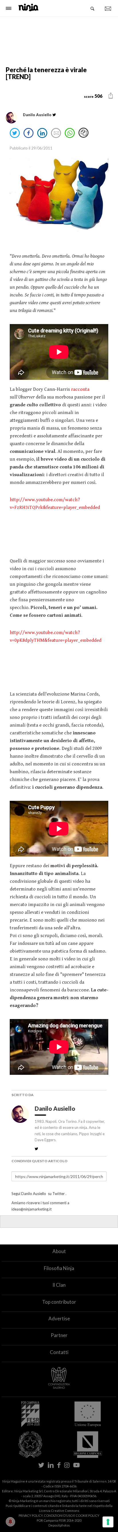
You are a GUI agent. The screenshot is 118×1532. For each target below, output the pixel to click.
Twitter (58, 1193)
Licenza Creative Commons (59, 1510)
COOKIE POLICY (87, 1515)
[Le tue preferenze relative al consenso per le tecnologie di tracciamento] (108, 1521)
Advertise (59, 1318)
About (59, 1251)
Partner (59, 1335)
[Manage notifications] (10, 1521)
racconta (79, 389)
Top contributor (59, 1302)
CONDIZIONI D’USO (58, 1515)
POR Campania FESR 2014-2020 (59, 1520)
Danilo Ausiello (55, 1108)
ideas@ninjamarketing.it (31, 1209)
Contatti (59, 1352)
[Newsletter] (108, 9)
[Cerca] (93, 9)
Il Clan (59, 1285)
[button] (110, 95)
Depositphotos (59, 1525)
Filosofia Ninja (59, 1268)
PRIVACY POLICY (31, 1515)
